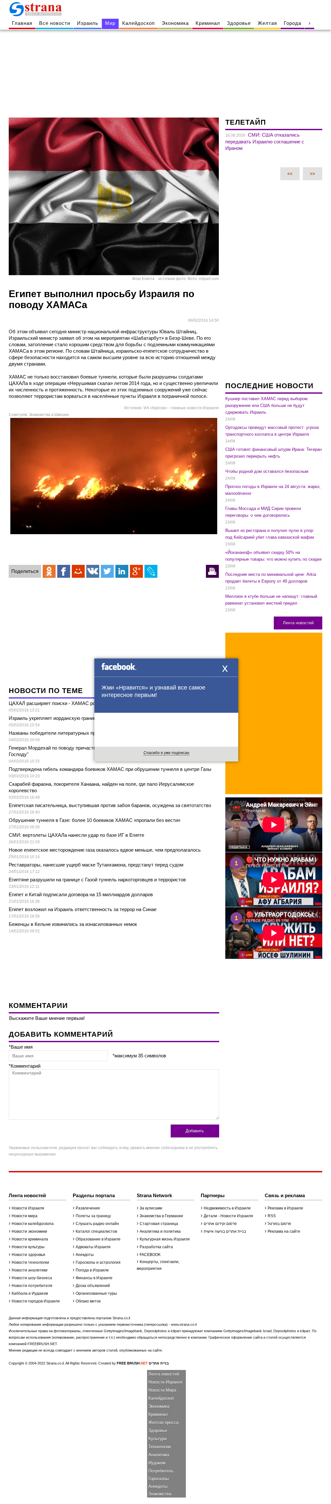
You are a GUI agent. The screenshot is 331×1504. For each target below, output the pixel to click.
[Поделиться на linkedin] (121, 571)
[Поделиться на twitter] (107, 571)
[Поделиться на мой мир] (78, 571)
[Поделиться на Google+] (136, 571)
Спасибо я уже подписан (166, 753)
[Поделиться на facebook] (63, 571)
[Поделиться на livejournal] (150, 571)
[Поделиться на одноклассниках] (49, 571)
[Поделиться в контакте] (92, 571)
